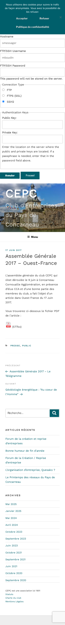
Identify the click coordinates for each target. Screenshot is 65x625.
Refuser (44, 18)
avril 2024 (11, 524)
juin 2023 (11, 545)
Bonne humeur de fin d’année (24, 450)
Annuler (10, 175)
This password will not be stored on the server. (31, 72)
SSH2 (10, 101)
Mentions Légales (14, 601)
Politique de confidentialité (32, 26)
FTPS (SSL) (13, 95)
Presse (15, 345)
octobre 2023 (13, 531)
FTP (9, 90)
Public (27, 345)
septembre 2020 (15, 580)
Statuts (9, 594)
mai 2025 (11, 504)
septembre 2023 (15, 538)
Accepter (22, 18)
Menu (34, 236)
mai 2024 (11, 518)
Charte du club (13, 598)
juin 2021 (11, 566)
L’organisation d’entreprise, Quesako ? (30, 470)
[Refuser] (60, 17)
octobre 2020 (13, 573)
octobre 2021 (13, 552)
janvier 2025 (13, 511)
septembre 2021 (15, 559)
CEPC (21, 193)
